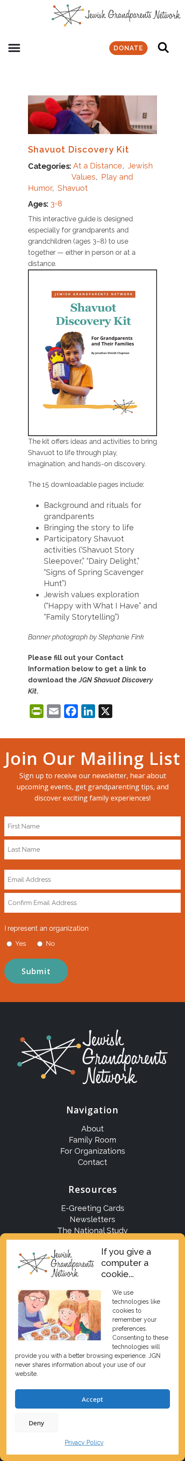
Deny (36, 1422)
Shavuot (73, 188)
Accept (92, 1399)
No (50, 944)
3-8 (56, 203)
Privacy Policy (84, 1442)
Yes (20, 944)
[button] (14, 48)
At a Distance (97, 165)
